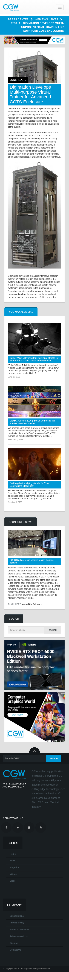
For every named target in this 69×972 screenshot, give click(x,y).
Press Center (18, 19)
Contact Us (15, 950)
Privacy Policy (17, 922)
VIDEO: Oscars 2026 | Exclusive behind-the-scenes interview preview (33, 422)
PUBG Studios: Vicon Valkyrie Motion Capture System (32, 561)
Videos (13, 874)
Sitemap (14, 943)
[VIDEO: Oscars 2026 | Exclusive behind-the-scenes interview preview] (34, 401)
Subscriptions (17, 916)
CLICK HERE (14, 604)
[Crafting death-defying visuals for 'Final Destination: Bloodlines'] (34, 464)
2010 (14, 23)
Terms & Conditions (20, 929)
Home (13, 854)
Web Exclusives (47, 19)
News (12, 860)
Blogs (13, 881)
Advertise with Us (19, 936)
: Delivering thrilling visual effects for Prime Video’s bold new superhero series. (34, 359)
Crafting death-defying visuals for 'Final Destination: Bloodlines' (30, 484)
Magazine (14, 867)
